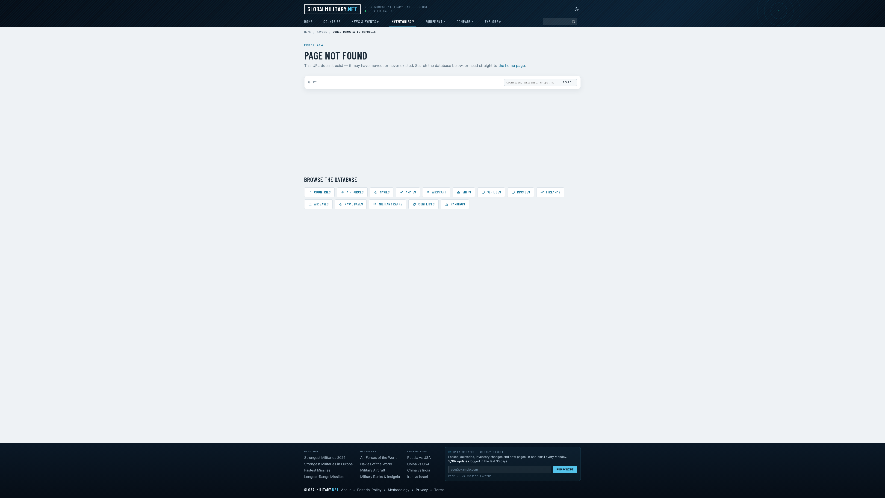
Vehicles (494, 192)
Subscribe (565, 469)
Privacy (422, 490)
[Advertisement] (442, 132)
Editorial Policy (369, 490)
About (346, 490)
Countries (331, 21)
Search (568, 82)
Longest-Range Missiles (324, 476)
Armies (411, 192)
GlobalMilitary (332, 8)
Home (308, 21)
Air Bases (321, 204)
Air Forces (355, 192)
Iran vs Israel (417, 476)
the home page (512, 65)
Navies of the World (376, 464)
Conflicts (426, 204)
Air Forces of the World (379, 457)
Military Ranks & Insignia (380, 476)
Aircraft (439, 192)
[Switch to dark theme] (576, 9)
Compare (464, 21)
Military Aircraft (372, 470)
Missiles (523, 192)
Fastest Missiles (317, 470)
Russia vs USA (419, 457)
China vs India (418, 470)
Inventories (400, 21)
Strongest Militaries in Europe (328, 464)
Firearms (553, 192)
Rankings (458, 204)
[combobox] (560, 21)
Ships (467, 192)
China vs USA (418, 464)
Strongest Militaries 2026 (324, 457)
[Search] (573, 21)
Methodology (398, 490)
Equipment (433, 21)
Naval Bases (354, 204)
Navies (322, 31)
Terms (439, 490)
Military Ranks (390, 204)
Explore (491, 21)
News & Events (364, 21)
